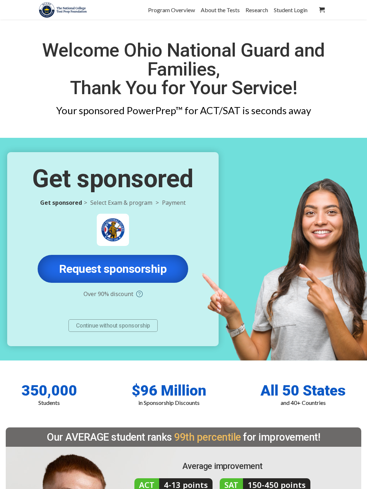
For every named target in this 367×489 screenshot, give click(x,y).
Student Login (291, 9)
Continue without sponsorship (113, 325)
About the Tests (220, 9)
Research (257, 9)
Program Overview (171, 9)
